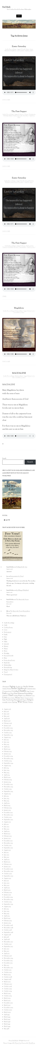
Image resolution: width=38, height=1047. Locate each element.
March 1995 (7, 1024)
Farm (5, 637)
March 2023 (7, 805)
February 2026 (8, 723)
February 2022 (8, 836)
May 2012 (6, 965)
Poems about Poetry (9, 660)
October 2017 (8, 944)
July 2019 (6, 909)
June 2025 (6, 742)
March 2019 (7, 918)
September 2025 (8, 735)
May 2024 (6, 773)
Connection (6, 691)
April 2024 (7, 775)
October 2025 (7, 733)
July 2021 (6, 852)
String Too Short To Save (11, 670)
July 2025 (6, 740)
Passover (5, 247)
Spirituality (22, 247)
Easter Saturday (19, 46)
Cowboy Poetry (8, 627)
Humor (28, 695)
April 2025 (6, 747)
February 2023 (8, 808)
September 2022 (8, 820)
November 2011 (8, 968)
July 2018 (6, 937)
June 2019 (6, 911)
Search (4, 458)
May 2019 (6, 914)
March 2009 (7, 975)
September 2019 (8, 904)
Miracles (7, 51)
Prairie (4, 700)
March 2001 (7, 1005)
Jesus (31, 49)
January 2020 (7, 895)
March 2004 (7, 993)
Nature (6, 649)
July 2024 (6, 768)
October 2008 (8, 977)
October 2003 (8, 996)
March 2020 (7, 890)
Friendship (28, 693)
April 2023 (7, 803)
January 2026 (7, 726)
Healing (15, 696)
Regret (25, 700)
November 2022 (8, 815)
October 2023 (8, 789)
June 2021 (6, 855)
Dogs (27, 691)
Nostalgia (6, 653)
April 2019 (7, 916)
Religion (30, 700)
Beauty (9, 689)
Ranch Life (7, 663)
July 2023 (6, 796)
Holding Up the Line (21, 567)
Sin (13, 377)
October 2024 (8, 761)
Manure (6, 646)
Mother (13, 698)
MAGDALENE (19, 373)
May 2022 (6, 829)
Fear (12, 693)
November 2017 (8, 942)
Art (21, 687)
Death (23, 49)
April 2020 (7, 888)
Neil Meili (6, 7)
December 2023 (8, 784)
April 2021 (6, 860)
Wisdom (30, 702)
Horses (24, 696)
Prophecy (13, 51)
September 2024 (8, 763)
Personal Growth (8, 656)
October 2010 (8, 972)
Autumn (4, 689)
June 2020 (6, 883)
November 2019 (8, 899)
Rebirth (7, 182)
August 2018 (7, 935)
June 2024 (6, 770)
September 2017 (8, 946)
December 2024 (8, 756)
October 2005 (8, 989)
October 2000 (8, 1010)
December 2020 (8, 869)
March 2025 (7, 749)
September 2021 (8, 848)
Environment (7, 632)
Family (5, 635)
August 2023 (7, 794)
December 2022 (8, 813)
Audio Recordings (10, 49)
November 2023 (8, 787)
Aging (12, 686)
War (19, 702)
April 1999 (7, 1015)
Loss (33, 696)
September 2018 (8, 932)
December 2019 (8, 897)
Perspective (27, 698)
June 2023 (6, 798)
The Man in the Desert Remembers (20, 611)
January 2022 (7, 838)
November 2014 (8, 958)
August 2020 (7, 878)
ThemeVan (18, 1043)
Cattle (5, 625)
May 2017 (6, 951)
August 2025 (7, 737)
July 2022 (6, 824)
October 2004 (8, 991)
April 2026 (7, 719)
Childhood (21, 688)
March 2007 (7, 982)
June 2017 (6, 949)
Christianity (31, 114)
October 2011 (7, 970)
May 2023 (6, 801)
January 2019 (7, 923)
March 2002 (7, 1000)
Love (32, 311)
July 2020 (6, 881)
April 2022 (7, 831)
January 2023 (7, 810)
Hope (20, 695)
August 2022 (7, 822)
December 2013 (8, 961)
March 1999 (7, 1017)
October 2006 (8, 986)
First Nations (19, 693)
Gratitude (5, 696)
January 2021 (7, 867)
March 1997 (7, 1019)
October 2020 (8, 874)
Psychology (10, 700)
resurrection (20, 51)
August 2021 (7, 850)
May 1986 (6, 1029)
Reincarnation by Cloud (16, 576)
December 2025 (8, 728)
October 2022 (8, 817)
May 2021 (6, 857)
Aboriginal (5, 687)
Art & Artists (28, 686)
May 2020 (6, 885)
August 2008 (7, 979)
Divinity (5, 116)
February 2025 (8, 751)
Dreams (32, 691)
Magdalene (19, 308)
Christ (26, 114)
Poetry (31, 698)
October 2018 (8, 930)
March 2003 (7, 998)
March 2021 (7, 862)
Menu (19, 16)
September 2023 (8, 791)
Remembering (8, 667)
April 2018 (7, 939)
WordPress (32, 1043)
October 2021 (7, 845)
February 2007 (8, 984)
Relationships (19, 311)
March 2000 (7, 1012)
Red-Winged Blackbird (22, 590)
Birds (13, 688)
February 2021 (8, 864)
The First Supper (19, 111)
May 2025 (6, 744)
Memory (9, 698)
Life (21, 116)
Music (17, 697)
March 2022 (7, 834)
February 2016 (8, 956)
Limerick (6, 644)
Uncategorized (8, 674)
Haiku (5, 642)
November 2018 (8, 928)
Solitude (10, 702)
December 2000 (8, 1008)
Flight (5, 639)
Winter (25, 702)
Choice (21, 114)
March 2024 (7, 777)
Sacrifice (25, 116)
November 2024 (8, 758)
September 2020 (8, 876)
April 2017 (7, 953)
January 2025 (7, 754)
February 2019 (8, 921)
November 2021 (8, 843)
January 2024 (7, 782)
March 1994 (7, 1026)
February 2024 (8, 780)
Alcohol (17, 687)
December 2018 (8, 925)
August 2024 (7, 766)
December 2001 (8, 1003)
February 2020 (8, 892)
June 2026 (6, 714)
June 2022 (6, 827)
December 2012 (8, 963)
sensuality (5, 702)
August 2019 (7, 906)
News (5, 651)
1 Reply (4, 296)
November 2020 (8, 871)
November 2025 (8, 730)
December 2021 (8, 841)
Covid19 (15, 691)
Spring (14, 702)
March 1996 (7, 1022)
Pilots (5, 658)
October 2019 (8, 902)
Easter (27, 49)
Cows (5, 630)
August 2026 (7, 709)
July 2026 (6, 711)
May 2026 (6, 716)
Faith (14, 116)
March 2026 (7, 721)
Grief (10, 695)
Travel (6, 672)
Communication (30, 689)
